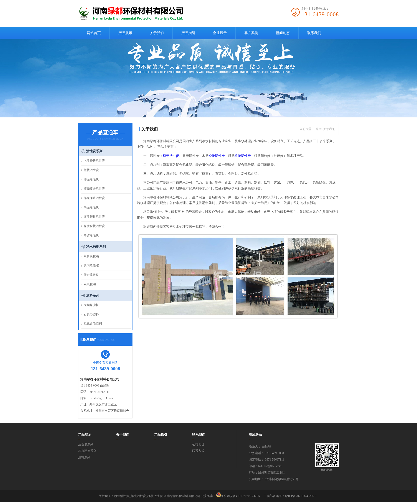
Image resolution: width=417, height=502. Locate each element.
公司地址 (198, 444)
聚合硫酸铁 (91, 275)
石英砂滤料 (91, 314)
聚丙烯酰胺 (91, 265)
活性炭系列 (94, 151)
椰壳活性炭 (91, 179)
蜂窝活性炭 (91, 235)
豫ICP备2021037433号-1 (301, 496)
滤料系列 (92, 295)
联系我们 (314, 33)
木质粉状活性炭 (94, 160)
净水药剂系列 (96, 246)
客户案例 (251, 33)
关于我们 (157, 33)
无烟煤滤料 (91, 305)
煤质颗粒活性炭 (94, 216)
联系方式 (198, 451)
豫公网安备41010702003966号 (240, 496)
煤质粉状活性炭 (94, 226)
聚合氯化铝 (91, 256)
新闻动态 (283, 33)
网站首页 (94, 33)
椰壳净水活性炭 (94, 198)
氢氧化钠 (90, 284)
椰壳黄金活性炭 (94, 188)
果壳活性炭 (91, 207)
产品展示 (125, 33)
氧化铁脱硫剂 (93, 323)
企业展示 (220, 33)
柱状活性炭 (91, 170)
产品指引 (188, 33)
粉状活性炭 (216, 156)
